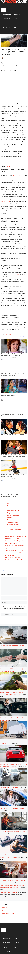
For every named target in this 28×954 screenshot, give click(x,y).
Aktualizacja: (9, 71)
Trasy (14, 27)
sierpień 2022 (8, 334)
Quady (17, 18)
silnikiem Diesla (5, 201)
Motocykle (6, 18)
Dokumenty (6, 23)
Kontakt (4, 910)
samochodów (16, 175)
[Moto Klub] (14, 2)
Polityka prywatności (8, 913)
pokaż (9, 166)
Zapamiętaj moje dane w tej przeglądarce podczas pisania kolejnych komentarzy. (14, 607)
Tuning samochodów (13, 527)
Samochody (17, 14)
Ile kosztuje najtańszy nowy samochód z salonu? (13, 831)
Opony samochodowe (13, 517)
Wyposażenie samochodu (14, 529)
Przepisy (5, 27)
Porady (17, 23)
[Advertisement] (14, 88)
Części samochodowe (13, 510)
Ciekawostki (7, 31)
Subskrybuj (14, 571)
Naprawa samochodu (13, 515)
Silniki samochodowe (13, 524)
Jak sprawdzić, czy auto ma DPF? (9, 787)
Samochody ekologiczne (14, 522)
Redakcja (4, 907)
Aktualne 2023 (7, 14)
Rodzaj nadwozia (12, 520)
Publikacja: (9, 65)
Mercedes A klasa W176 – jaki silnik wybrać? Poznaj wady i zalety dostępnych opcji (15, 553)
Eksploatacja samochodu (14, 513)
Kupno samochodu (12, 505)
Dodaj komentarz (7, 567)
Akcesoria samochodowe (14, 508)
